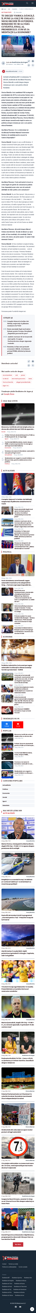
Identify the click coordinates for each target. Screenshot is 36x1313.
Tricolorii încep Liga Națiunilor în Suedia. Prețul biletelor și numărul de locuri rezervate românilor (17, 989)
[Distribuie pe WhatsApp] (28, 65)
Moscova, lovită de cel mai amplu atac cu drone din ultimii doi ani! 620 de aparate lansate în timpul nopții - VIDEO (17, 429)
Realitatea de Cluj (6, 1289)
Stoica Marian (30, 1091)
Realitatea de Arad (7, 1286)
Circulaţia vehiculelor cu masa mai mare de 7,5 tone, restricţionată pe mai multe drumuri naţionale (17, 1165)
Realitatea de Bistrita (19, 1292)
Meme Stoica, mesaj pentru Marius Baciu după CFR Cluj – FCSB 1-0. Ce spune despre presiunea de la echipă (17, 846)
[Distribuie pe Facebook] (33, 61)
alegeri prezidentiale (23, 382)
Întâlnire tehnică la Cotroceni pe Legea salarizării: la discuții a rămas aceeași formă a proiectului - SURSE (16, 667)
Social (3, 432)
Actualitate (14, 9)
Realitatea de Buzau (19, 1283)
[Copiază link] (28, 61)
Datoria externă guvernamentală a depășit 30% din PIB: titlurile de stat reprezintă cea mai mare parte (24, 700)
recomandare (7, 375)
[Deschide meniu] (32, 3)
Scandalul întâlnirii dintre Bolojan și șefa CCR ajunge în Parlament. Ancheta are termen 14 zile (23, 630)
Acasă (4, 9)
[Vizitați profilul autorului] (3, 63)
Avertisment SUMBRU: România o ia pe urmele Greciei (22, 711)
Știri (9, 9)
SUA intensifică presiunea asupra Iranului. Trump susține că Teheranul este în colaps (23, 608)
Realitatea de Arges (20, 62)
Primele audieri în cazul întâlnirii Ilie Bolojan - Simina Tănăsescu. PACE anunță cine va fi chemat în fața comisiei (24, 619)
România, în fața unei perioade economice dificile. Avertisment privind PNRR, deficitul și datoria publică (19, 350)
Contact (4, 1264)
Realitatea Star (28, 1277)
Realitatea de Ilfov (7, 1292)
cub (16, 375)
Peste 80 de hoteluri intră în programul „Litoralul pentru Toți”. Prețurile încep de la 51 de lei (17, 917)
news (30, 379)
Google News (9, 394)
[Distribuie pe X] (33, 65)
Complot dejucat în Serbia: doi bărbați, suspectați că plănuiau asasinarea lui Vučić (18, 323)
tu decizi (5, 379)
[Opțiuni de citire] (32, 1309)
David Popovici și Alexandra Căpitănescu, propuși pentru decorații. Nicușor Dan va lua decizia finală (17, 1237)
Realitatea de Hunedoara (19, 1289)
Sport (6, 439)
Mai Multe (18, 1244)
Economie (8, 448)
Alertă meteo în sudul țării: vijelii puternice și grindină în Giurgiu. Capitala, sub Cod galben (17, 953)
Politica (7, 464)
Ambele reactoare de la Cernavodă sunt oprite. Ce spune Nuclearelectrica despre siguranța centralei (20, 340)
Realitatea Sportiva (17, 1277)
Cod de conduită (23, 1267)
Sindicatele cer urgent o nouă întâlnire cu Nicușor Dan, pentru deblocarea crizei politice (20, 460)
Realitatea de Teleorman (20, 1286)
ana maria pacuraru (18, 379)
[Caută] (27, 3)
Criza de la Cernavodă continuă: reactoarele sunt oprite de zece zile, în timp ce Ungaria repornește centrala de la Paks (24, 679)
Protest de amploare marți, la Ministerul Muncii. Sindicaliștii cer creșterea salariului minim (24, 690)
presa (23, 375)
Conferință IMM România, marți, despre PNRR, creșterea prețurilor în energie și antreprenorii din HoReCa (18, 444)
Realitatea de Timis (7, 1283)
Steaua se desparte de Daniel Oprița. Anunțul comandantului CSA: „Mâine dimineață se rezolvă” (24, 545)
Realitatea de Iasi (19, 1295)
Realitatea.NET (6, 1277)
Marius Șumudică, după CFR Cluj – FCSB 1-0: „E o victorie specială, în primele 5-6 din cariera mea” (17, 1025)
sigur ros (6, 386)
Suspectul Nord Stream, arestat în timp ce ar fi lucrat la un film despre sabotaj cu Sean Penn (17, 1201)
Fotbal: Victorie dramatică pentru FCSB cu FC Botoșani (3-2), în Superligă (20, 436)
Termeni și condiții (13, 1264)
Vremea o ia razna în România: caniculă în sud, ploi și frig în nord (20, 452)
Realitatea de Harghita (8, 1280)
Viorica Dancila (8, 382)
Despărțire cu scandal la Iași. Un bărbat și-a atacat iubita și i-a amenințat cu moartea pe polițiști (16, 882)
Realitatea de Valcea (7, 1295)
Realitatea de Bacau (21, 1280)
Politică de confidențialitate (9, 1267)
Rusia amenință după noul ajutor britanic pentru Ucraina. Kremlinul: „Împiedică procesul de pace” (19, 331)
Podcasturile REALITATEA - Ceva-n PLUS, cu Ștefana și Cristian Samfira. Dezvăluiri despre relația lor (17, 1060)
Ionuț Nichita (30, 841)
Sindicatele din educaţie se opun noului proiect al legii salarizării (16, 1131)
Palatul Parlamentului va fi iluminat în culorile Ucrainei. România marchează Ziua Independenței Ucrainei (16, 1096)
